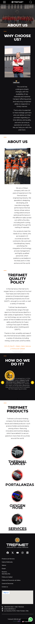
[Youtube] (17, 552)
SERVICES (17, 528)
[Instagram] (22, 552)
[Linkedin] (27, 552)
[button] (4, 2)
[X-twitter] (12, 552)
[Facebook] (7, 552)
